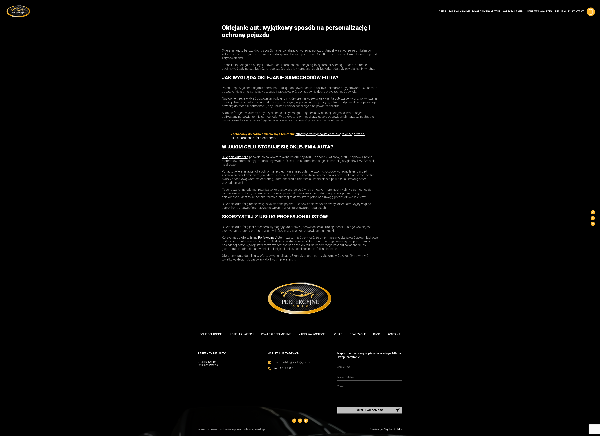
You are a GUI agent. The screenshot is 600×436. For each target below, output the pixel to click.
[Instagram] (593, 212)
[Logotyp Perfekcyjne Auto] (220, 11)
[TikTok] (593, 224)
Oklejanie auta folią (235, 157)
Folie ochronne (459, 11)
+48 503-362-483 (283, 368)
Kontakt (578, 11)
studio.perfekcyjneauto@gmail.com (293, 362)
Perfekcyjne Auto (270, 237)
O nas (442, 11)
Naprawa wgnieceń (539, 11)
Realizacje (562, 11)
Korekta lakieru (513, 11)
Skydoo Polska (393, 429)
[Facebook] (593, 218)
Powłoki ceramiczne (486, 11)
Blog (376, 334)
